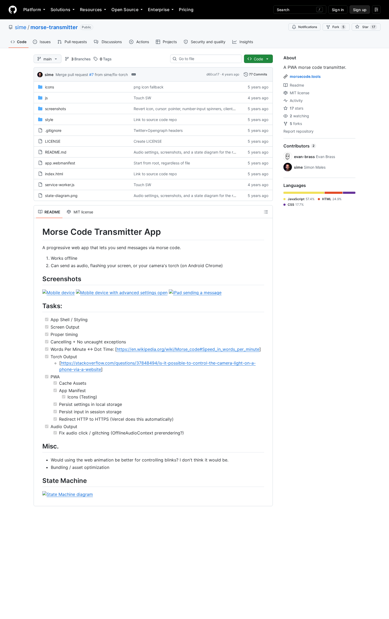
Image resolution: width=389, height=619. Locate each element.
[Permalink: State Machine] (38, 480)
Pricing (186, 9)
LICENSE (52, 141)
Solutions (60, 9)
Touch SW (142, 98)
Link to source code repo (155, 119)
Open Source (124, 9)
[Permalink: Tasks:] (38, 306)
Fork (338, 27)
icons (49, 87)
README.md (55, 152)
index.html (54, 174)
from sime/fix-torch (111, 74)
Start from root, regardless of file (162, 163)
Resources (91, 9)
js (46, 98)
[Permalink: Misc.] (38, 446)
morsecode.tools (305, 76)
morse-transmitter (54, 27)
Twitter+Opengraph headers (158, 130)
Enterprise (158, 9)
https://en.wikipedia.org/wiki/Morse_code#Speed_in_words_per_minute (188, 349)
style (49, 119)
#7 (91, 74)
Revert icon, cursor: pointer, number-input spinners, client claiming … (193, 108)
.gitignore (53, 130)
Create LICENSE (148, 141)
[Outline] (265, 212)
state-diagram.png (61, 195)
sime (20, 27)
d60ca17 (212, 74)
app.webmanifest (60, 163)
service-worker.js (59, 184)
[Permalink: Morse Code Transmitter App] (38, 232)
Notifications (307, 27)
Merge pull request (72, 74)
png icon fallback (149, 87)
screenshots (55, 108)
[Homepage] (12, 9)
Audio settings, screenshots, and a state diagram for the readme (189, 152)
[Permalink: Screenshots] (38, 278)
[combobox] (208, 59)
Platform (32, 9)
